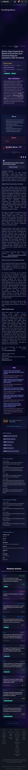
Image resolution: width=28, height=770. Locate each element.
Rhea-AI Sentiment (9, 67)
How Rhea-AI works (16, 152)
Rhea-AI (4, 741)
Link (4, 551)
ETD (25, 176)
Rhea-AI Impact (8, 63)
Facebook (24, 734)
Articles (17, 732)
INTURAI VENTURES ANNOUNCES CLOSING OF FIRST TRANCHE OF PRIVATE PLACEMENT (13, 694)
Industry (5, 542)
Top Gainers (17, 734)
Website (5, 550)
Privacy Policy (10, 738)
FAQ (4, 739)
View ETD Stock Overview (14, 426)
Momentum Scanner (17, 743)
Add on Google (13, 167)
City (4, 557)
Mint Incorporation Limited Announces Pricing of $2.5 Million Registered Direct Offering (12, 580)
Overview (4, 46)
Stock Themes (17, 746)
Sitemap (4, 743)
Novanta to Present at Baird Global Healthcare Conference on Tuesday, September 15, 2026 (13, 681)
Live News (17, 749)
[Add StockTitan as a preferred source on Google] (25, 157)
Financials (11, 46)
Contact (4, 734)
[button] (15, 1)
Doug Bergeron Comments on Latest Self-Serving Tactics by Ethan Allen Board (13, 607)
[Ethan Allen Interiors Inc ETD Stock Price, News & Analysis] (6, 421)
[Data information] (13, 532)
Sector (5, 546)
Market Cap (6, 534)
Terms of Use (11, 732)
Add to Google (23, 738)
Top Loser (22, 591)
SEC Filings (22, 46)
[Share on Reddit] (21, 157)
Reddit (23, 735)
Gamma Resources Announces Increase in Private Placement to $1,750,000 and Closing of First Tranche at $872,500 (12, 709)
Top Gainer (21, 575)
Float (4, 538)
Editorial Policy (4, 736)
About (4, 732)
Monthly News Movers (17, 739)
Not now (22, 167)
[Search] (22, 1)
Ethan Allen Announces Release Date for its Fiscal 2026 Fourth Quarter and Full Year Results (13, 491)
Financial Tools (17, 751)
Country (5, 554)
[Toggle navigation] (25, 1)
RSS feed (24, 732)
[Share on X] (19, 157)
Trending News (8, 10)
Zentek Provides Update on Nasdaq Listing (13, 594)
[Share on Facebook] (23, 157)
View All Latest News (13, 723)
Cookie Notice (10, 734)
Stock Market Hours (17, 755)
